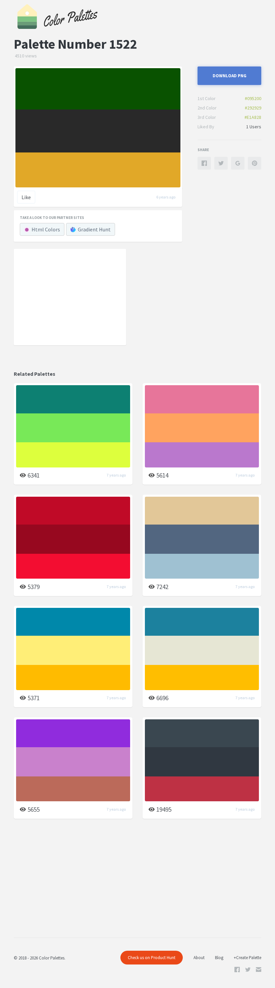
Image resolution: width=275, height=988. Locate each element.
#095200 (253, 98)
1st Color (207, 98)
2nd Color (207, 108)
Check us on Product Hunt (151, 957)
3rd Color (207, 117)
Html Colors (46, 229)
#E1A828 (252, 117)
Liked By (206, 127)
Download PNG (229, 76)
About (199, 957)
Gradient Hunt (94, 229)
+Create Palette (247, 957)
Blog (219, 957)
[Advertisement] (70, 297)
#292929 (253, 108)
